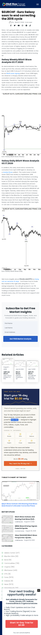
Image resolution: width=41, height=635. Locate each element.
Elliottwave (10, 570)
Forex (9, 577)
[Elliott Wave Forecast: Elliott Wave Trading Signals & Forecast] (13, 4)
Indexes (8, 581)
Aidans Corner (12, 553)
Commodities (11, 563)
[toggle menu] (37, 4)
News (8, 584)
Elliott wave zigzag (13, 73)
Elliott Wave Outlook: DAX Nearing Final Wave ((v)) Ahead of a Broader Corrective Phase (19, 505)
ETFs (7, 574)
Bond (7, 560)
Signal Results (11, 588)
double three (7, 172)
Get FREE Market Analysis (20, 339)
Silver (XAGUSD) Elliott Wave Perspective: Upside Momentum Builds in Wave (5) (26, 537)
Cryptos (9, 567)
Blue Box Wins (11, 556)
